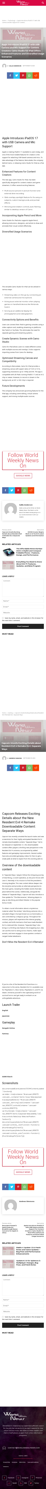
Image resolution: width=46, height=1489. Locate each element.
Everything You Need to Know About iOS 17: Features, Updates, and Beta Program (29, 564)
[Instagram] (18, 1478)
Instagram (25, 1478)
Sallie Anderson (15, 66)
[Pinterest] (23, 75)
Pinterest (39, 1478)
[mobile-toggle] (3, 3)
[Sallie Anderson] (4, 66)
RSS (25, 1483)
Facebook (11, 1478)
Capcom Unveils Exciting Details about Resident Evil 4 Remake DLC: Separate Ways (12, 534)
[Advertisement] (23, 11)
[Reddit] (9, 1483)
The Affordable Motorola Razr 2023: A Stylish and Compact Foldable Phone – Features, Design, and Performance (29, 552)
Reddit (15, 1483)
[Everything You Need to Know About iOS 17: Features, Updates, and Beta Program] (8, 565)
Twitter (36, 1483)
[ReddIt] (36, 75)
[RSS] (21, 1483)
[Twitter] (16, 75)
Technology (11, 20)
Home (4, 20)
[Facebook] (10, 75)
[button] (43, 3)
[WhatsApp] (29, 75)
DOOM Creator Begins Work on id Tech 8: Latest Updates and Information (34, 533)
